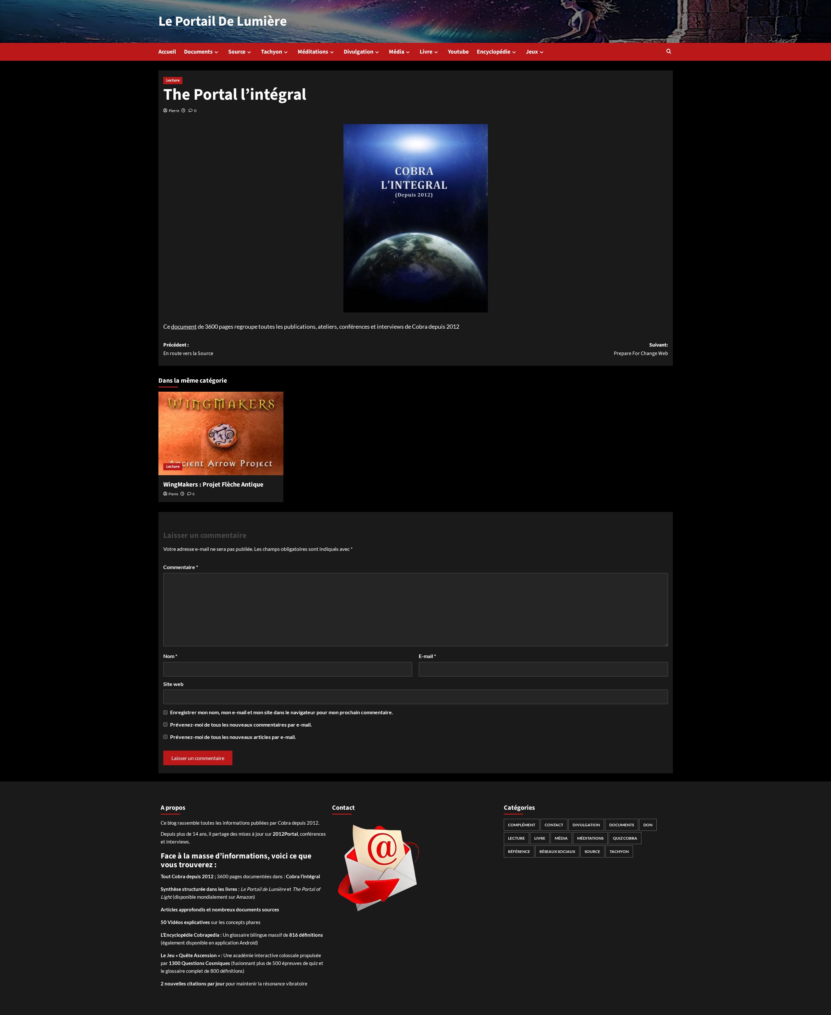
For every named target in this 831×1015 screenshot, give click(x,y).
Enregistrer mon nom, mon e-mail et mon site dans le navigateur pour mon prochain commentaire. (281, 712)
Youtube (458, 52)
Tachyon (271, 52)
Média (396, 52)
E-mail (427, 656)
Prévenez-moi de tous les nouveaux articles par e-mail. (233, 737)
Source (236, 52)
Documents (198, 52)
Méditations (313, 52)
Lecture (173, 80)
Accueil (167, 52)
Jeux (532, 52)
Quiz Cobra (625, 838)
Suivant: (641, 349)
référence (519, 851)
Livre (426, 52)
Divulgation (358, 52)
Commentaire (180, 567)
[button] (669, 51)
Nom (170, 656)
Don (647, 824)
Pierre (174, 110)
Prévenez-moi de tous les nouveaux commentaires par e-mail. (241, 724)
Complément (521, 824)
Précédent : (188, 349)
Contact (554, 824)
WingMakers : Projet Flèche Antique (213, 484)
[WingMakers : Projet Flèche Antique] (220, 433)
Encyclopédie (493, 52)
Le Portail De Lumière (222, 21)
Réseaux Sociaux (557, 851)
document (184, 326)
